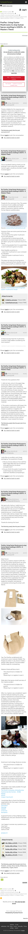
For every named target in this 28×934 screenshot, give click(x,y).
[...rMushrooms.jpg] (14, 220)
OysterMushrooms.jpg (11, 302)
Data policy (20, 926)
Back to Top (25, 918)
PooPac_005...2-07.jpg (11, 849)
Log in (7, 135)
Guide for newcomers (7, 5)
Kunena (23, 930)
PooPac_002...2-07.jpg (11, 852)
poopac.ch (4, 833)
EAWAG (3, 809)
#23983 (25, 553)
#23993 (25, 451)
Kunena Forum (18, 912)
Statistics (12, 924)
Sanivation (4, 805)
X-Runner (4, 810)
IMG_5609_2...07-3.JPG (11, 855)
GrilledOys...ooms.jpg (11, 300)
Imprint (16, 928)
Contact (15, 926)
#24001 (25, 373)
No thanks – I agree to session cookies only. (14, 84)
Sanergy (3, 807)
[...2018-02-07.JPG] (14, 723)
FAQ (8, 926)
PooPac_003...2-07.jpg (11, 846)
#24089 (25, 332)
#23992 (25, 499)
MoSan (3, 793)
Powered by (9, 912)
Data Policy (14, 73)
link (13, 70)
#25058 (25, 103)
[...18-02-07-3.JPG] (14, 739)
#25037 (25, 158)
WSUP (3, 795)
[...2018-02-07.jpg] (14, 597)
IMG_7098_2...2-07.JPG (11, 843)
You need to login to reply (12, 137)
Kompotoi (4, 812)
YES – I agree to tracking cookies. (14, 78)
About (11, 926)
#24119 (25, 197)
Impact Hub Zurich (7, 797)
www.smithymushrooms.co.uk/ (15, 228)
